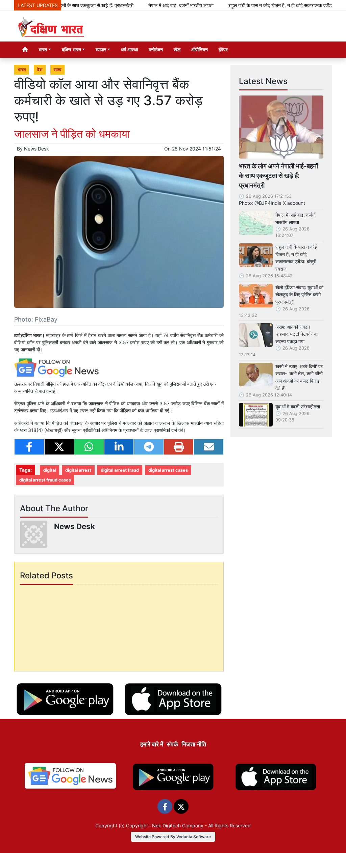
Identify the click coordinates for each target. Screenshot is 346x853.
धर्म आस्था (129, 49)
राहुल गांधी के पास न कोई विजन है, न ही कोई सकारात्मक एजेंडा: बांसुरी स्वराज (277, 5)
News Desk (36, 149)
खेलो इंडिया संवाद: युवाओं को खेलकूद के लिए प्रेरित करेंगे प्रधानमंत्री (299, 294)
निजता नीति (193, 744)
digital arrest (78, 470)
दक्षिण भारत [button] (71, 49)
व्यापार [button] (101, 49)
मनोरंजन (156, 49)
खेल (177, 49)
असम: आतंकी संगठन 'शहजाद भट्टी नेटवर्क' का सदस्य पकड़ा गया (296, 334)
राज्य (57, 69)
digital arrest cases (168, 470)
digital (49, 470)
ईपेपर (223, 49)
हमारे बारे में (151, 744)
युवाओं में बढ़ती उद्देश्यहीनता (297, 406)
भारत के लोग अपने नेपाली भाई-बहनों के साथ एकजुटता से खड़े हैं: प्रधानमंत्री (278, 176)
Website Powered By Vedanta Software (173, 836)
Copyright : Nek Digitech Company (164, 825)
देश (39, 69)
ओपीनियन (199, 49)
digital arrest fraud (120, 470)
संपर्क (172, 744)
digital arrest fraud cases (45, 480)
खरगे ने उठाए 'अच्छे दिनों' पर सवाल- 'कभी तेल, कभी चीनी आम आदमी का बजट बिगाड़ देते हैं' (299, 377)
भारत (22, 69)
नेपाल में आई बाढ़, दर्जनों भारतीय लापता (165, 5)
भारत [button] (43, 49)
